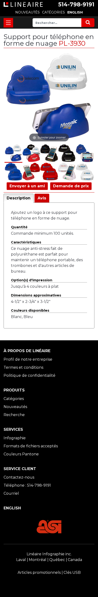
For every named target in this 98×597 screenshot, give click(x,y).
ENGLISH (75, 12)
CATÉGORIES (53, 12)
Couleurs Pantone (21, 454)
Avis (42, 198)
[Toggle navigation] (8, 22)
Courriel (11, 493)
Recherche (14, 415)
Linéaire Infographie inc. (49, 554)
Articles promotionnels (39, 572)
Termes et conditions (23, 367)
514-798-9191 (76, 4)
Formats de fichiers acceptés (31, 446)
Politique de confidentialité (29, 375)
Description (18, 198)
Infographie (15, 438)
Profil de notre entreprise (28, 359)
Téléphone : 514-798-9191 (27, 485)
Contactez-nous (19, 477)
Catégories (14, 398)
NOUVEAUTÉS (27, 12)
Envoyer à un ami (27, 186)
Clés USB (72, 572)
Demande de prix (71, 186)
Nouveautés (15, 406)
